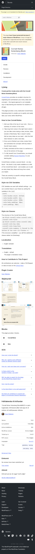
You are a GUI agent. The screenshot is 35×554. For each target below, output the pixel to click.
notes (31, 448)
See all (31, 465)
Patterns (20, 496)
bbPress (5, 521)
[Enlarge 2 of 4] (31, 283)
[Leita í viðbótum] (19, 17)
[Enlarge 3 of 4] (14, 295)
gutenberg (25, 445)
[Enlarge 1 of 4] (14, 283)
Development (7, 77)
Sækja (4, 58)
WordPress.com (7, 515)
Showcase (21, 488)
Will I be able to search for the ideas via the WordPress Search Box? (12, 378)
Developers (5, 507)
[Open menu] (32, 2)
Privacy (4, 496)
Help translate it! (29, 12)
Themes (20, 491)
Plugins (20, 493)
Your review (5, 465)
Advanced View (6, 453)
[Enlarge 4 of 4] (31, 306)
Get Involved (22, 502)
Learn (3, 502)
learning (31, 445)
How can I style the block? (10, 355)
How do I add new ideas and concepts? (14, 366)
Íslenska (7, 532)
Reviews (5, 69)
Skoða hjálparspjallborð (8, 477)
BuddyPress (6, 524)
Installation (6, 73)
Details (5, 64)
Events (20, 504)
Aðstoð (5, 81)
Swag (20, 510)
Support (4, 504)
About (3, 488)
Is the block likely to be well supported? (14, 389)
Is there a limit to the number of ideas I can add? (10, 371)
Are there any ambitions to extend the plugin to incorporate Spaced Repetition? (14, 394)
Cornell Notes (6, 97)
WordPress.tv (6, 510)
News (3, 491)
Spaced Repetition (19, 156)
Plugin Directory (6, 7)
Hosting (4, 493)
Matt (4, 518)
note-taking (26, 448)
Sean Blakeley (21, 53)
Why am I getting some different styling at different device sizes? (11, 360)
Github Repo (20, 265)
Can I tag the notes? (8, 384)
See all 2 (31, 441)
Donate (21, 507)
